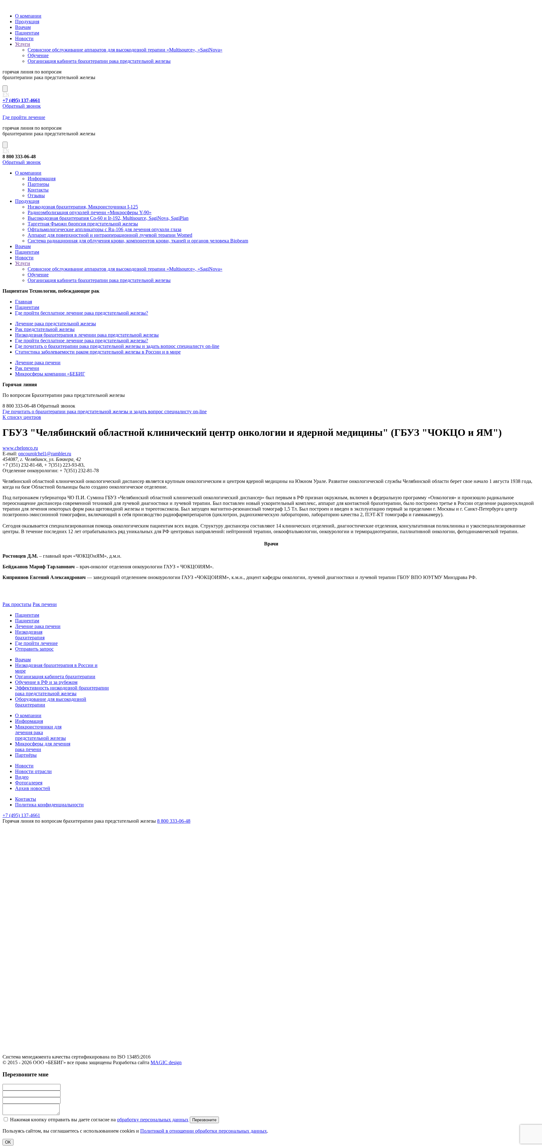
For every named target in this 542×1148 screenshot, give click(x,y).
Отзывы (36, 195)
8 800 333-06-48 (173, 821)
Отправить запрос (34, 649)
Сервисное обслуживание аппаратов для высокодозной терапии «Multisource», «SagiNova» (125, 49)
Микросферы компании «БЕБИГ (50, 373)
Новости (24, 38)
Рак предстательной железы (45, 329)
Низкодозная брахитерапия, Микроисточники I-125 (83, 206)
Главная (23, 301)
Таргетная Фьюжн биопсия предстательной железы (83, 223)
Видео (22, 777)
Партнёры (26, 755)
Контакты (38, 189)
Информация (42, 178)
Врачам (23, 27)
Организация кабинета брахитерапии (55, 676)
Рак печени (27, 368)
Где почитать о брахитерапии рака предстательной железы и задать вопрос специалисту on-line (117, 346)
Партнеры (38, 184)
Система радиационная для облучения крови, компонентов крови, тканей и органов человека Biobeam (138, 240)
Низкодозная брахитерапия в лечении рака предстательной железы (87, 335)
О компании (28, 16)
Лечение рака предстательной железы (55, 323)
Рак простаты (17, 604)
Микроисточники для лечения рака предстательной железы (40, 732)
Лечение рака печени (38, 362)
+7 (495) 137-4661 (21, 815)
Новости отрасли (33, 771)
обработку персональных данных (153, 1119)
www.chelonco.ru (20, 448)
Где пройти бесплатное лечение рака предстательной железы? (81, 313)
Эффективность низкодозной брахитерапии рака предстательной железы (62, 690)
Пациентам (27, 32)
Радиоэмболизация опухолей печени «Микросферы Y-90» (89, 212)
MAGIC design (166, 1062)
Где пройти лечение (24, 117)
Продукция (27, 21)
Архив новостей (32, 788)
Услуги (22, 44)
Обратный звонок (22, 106)
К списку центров (22, 417)
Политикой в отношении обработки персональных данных (203, 1131)
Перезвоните (204, 1120)
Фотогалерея (28, 782)
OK (8, 1142)
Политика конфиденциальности (49, 804)
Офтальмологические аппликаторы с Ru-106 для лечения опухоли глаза (104, 229)
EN (6, 94)
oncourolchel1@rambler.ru (44, 453)
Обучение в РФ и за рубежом (46, 682)
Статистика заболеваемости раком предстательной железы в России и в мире (98, 352)
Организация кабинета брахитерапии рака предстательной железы (99, 61)
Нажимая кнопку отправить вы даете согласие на (99, 1119)
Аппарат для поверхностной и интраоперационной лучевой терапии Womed (110, 235)
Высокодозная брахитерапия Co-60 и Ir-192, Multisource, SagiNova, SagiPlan (108, 218)
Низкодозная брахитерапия (30, 634)
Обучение (38, 55)
